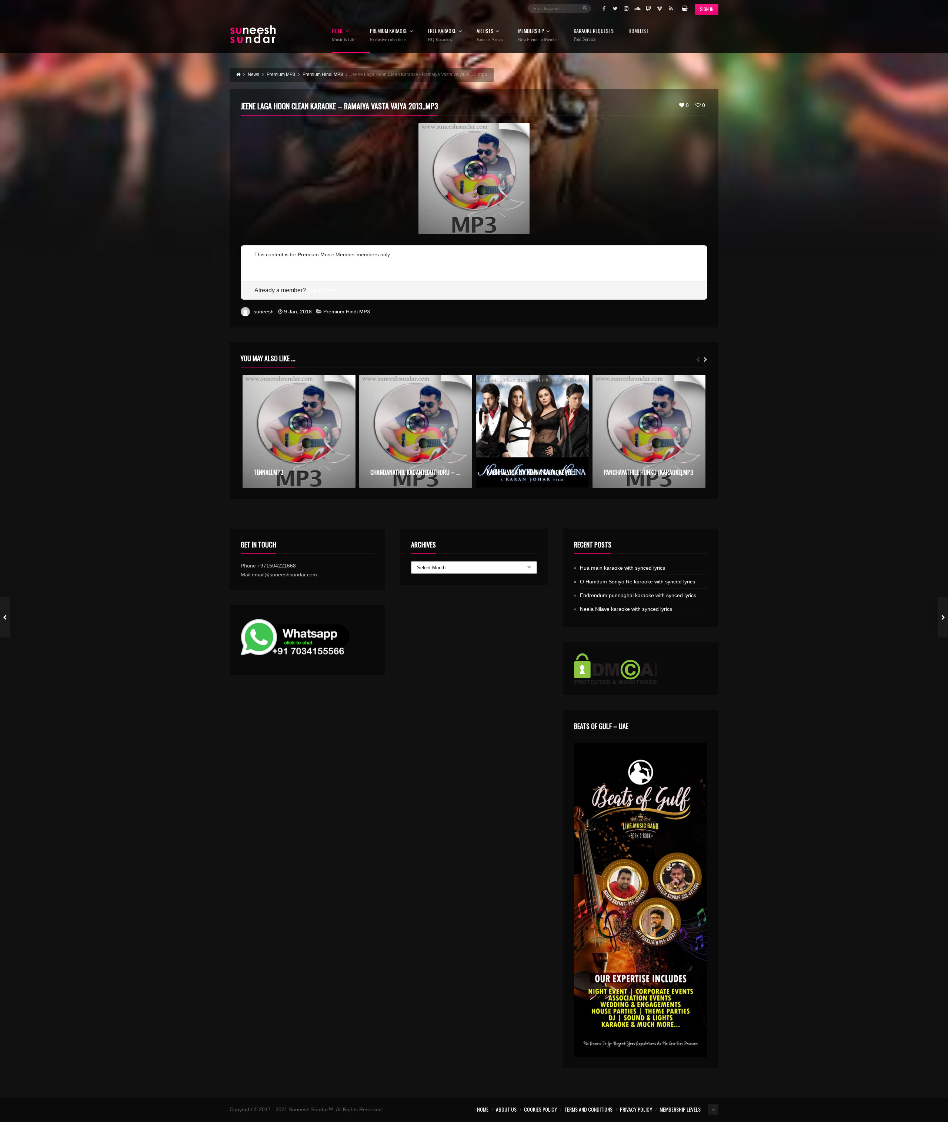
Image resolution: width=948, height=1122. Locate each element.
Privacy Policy (636, 1109)
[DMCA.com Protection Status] (640, 668)
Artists (490, 35)
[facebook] (604, 8)
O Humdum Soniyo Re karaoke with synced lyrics (637, 582)
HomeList (638, 31)
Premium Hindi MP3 (346, 311)
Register (264, 263)
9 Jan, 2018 (298, 311)
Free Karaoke (442, 35)
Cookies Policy (540, 1109)
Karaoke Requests (594, 35)
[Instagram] (626, 8)
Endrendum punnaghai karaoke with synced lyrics (638, 595)
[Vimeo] (659, 8)
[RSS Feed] (670, 8)
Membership (538, 35)
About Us (506, 1109)
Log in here (322, 290)
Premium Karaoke (388, 35)
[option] (299, 431)
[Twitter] (615, 8)
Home (343, 35)
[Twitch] (648, 8)
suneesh (264, 311)
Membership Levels (680, 1109)
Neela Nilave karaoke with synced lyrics (626, 609)
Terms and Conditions (588, 1109)
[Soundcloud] (637, 8)
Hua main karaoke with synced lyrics (622, 568)
